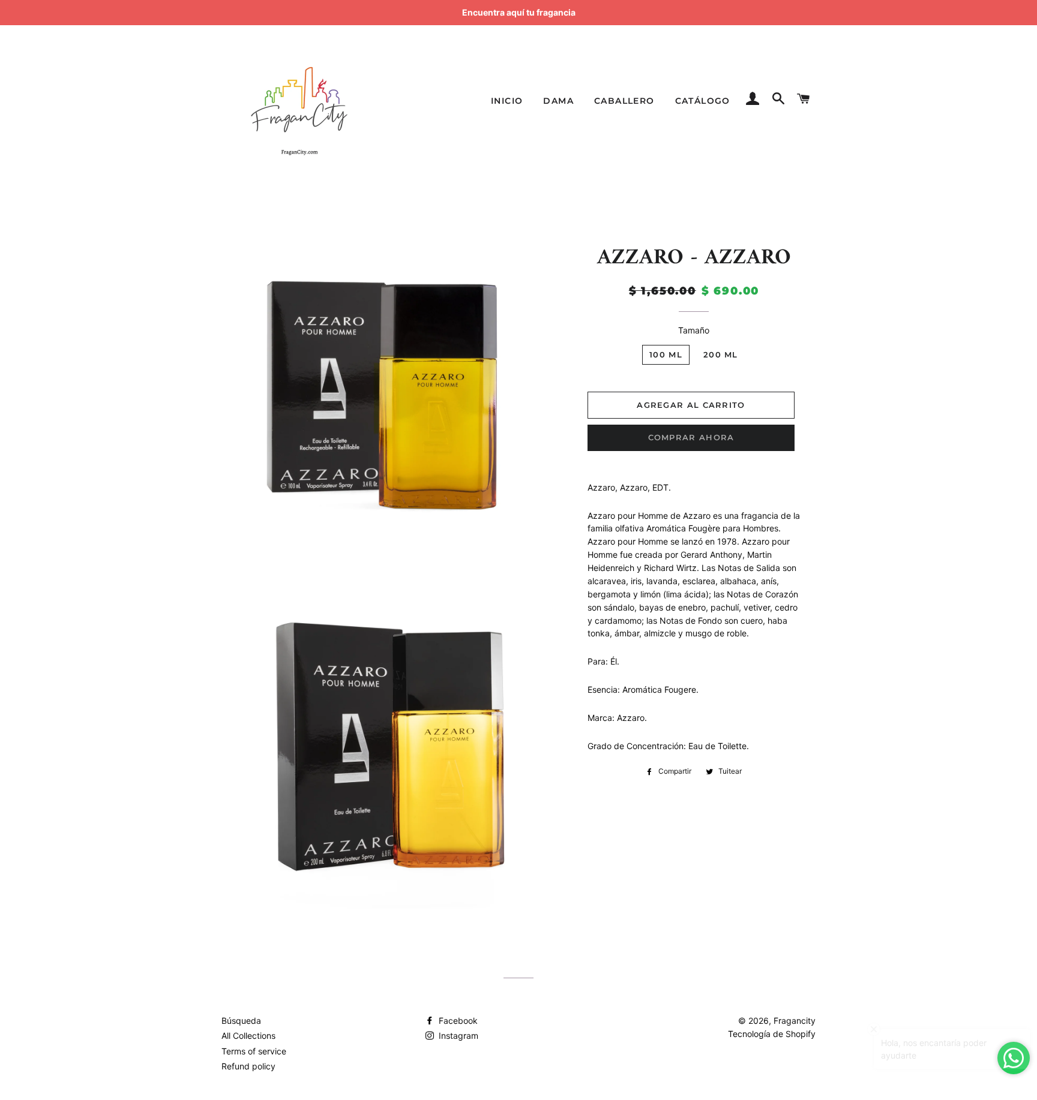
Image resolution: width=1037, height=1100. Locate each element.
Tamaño (693, 330)
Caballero (624, 100)
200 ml (720, 354)
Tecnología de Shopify (772, 1034)
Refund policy (248, 1066)
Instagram (457, 1035)
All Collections (248, 1035)
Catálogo (702, 100)
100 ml (665, 354)
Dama (558, 100)
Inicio (507, 100)
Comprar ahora (691, 437)
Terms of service (253, 1051)
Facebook (457, 1020)
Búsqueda (241, 1020)
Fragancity (795, 1020)
